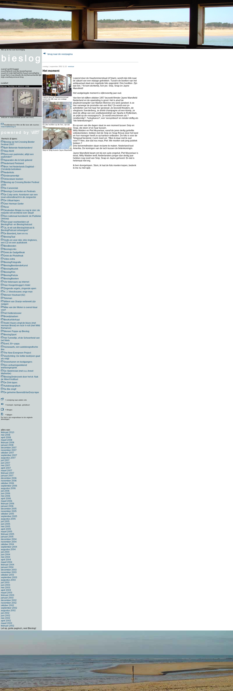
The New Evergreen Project (17, 352)
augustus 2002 (8, 610)
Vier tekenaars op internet (16, 282)
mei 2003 (5, 587)
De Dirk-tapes (10, 382)
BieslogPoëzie (11, 275)
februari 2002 (7, 625)
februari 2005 (7, 534)
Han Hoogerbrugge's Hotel (17, 285)
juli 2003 (5, 582)
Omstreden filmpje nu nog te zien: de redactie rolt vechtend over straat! (20, 211)
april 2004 (6, 559)
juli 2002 (5, 613)
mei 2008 (5, 435)
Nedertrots (9, 172)
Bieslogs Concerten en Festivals (19, 191)
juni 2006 (5, 493)
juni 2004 (5, 554)
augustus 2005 (8, 519)
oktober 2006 (7, 483)
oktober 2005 (7, 514)
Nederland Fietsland (14, 163)
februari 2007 (7, 473)
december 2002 (9, 600)
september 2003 (9, 577)
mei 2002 (5, 618)
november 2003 (9, 572)
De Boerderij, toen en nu (16, 233)
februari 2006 (7, 503)
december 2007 (9, 447)
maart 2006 (6, 501)
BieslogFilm (9, 272)
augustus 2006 (8, 488)
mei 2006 (5, 496)
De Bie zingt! (10, 389)
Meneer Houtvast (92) (14, 295)
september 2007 (9, 455)
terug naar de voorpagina (60, 54)
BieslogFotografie (12, 262)
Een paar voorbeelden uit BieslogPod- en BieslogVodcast (16, 223)
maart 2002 (6, 623)
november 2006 (9, 480)
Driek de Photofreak (13, 255)
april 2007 (6, 468)
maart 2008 (6, 440)
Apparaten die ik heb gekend (18, 160)
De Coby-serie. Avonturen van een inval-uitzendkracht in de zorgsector (19, 195)
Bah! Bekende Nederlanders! (18, 147)
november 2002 (9, 603)
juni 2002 (5, 615)
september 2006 (9, 486)
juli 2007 (5, 460)
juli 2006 (5, 491)
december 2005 (9, 508)
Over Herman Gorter (14, 203)
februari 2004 (7, 564)
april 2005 (6, 529)
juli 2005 (5, 521)
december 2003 (9, 570)
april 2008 (6, 437)
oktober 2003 (7, 575)
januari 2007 (7, 475)
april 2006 (6, 498)
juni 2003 (5, 585)
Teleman (8, 298)
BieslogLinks (10, 249)
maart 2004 (6, 562)
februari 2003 (7, 595)
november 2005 (9, 511)
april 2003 (6, 590)
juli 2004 (5, 552)
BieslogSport (10, 334)
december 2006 (9, 478)
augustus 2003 (8, 580)
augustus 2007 (8, 458)
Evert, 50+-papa (11, 343)
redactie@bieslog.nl (8, 127)
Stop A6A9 (9, 151)
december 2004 (9, 539)
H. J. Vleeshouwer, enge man (18, 291)
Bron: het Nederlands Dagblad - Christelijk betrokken (18, 167)
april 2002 (6, 620)
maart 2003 (6, 592)
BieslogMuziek (11, 269)
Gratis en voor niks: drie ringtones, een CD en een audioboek (19, 241)
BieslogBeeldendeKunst (16, 265)
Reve (6, 207)
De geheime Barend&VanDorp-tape (21, 392)
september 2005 (9, 516)
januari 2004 (7, 567)
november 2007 (9, 450)
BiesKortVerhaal (12, 319)
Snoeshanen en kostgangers (18, 362)
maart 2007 (6, 470)
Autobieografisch (12, 386)
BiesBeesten (10, 246)
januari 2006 (7, 506)
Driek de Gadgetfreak (14, 252)
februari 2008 (7, 442)
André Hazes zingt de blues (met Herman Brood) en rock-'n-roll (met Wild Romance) (20, 325)
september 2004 (9, 547)
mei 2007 (5, 465)
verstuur (71, 66)
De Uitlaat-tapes (12, 200)
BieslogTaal (9, 237)
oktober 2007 (7, 452)
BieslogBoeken (11, 278)
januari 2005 (7, 536)
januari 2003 (7, 597)
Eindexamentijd (11, 175)
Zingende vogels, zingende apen (20, 288)
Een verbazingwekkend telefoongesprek (14, 366)
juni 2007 (5, 463)
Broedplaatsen (11, 316)
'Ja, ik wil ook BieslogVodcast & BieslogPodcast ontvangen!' (17, 229)
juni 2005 (5, 524)
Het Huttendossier (12, 313)
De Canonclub (11, 188)
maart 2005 (6, 531)
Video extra (9, 259)
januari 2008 (7, 445)
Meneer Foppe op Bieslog (16, 331)
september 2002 (9, 608)
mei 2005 (5, 526)
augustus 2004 (8, 549)
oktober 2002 (7, 605)
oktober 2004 (7, 544)
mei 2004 (5, 557)
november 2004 (9, 542)
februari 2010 (7, 432)
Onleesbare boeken (13, 179)
